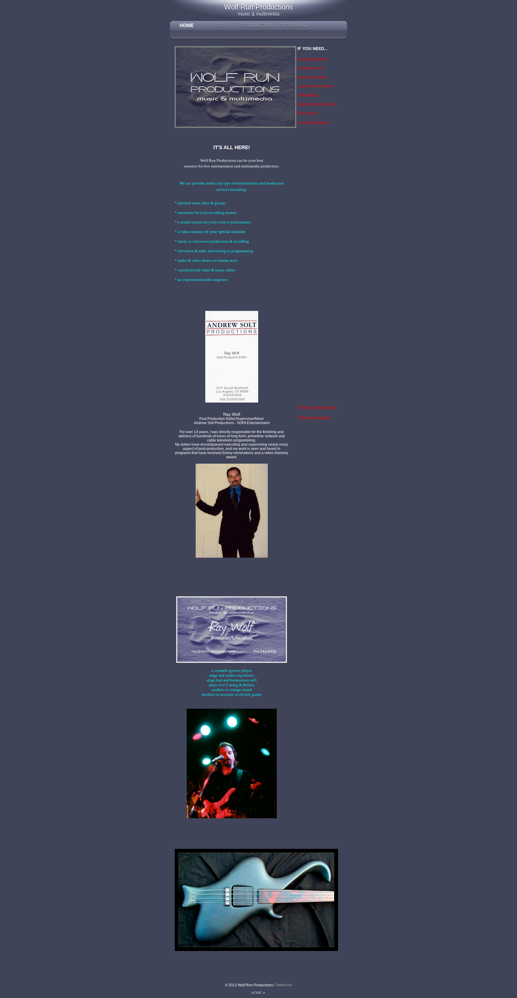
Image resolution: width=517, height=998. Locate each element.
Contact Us (283, 985)
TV (223, 25)
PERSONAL (294, 25)
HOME (187, 25)
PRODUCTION (258, 25)
